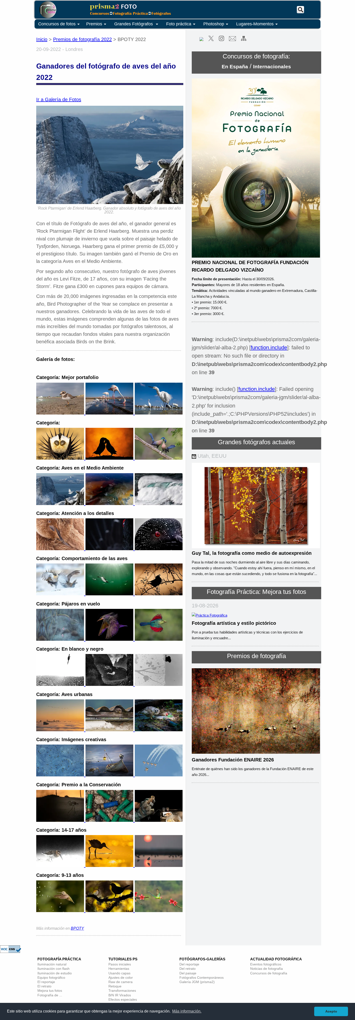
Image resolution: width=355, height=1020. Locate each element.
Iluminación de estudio (54, 973)
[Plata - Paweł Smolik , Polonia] (110, 684)
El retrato (44, 986)
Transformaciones (122, 990)
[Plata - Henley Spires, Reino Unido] (110, 593)
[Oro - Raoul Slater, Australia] (60, 639)
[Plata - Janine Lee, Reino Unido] (110, 774)
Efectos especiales (122, 999)
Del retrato (187, 969)
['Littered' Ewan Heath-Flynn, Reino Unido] (110, 820)
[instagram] (221, 40)
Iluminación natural (51, 964)
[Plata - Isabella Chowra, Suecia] (110, 548)
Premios (94, 23)
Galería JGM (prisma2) (197, 982)
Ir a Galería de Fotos (58, 99)
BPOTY (77, 928)
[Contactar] (232, 40)
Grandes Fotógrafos (134, 23)
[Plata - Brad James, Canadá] (110, 458)
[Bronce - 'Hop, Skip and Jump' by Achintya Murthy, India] (159, 910)
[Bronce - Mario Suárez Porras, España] (159, 503)
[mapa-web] (243, 40)
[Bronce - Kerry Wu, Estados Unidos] (159, 729)
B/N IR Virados (119, 995)
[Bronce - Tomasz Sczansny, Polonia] (159, 684)
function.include (269, 348)
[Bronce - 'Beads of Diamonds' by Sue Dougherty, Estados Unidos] (159, 548)
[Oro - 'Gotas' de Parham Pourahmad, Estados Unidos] (60, 910)
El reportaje (46, 982)
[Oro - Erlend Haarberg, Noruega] (60, 503)
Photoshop (213, 23)
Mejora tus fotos (49, 990)
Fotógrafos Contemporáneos (201, 977)
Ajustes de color (120, 977)
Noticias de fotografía (266, 969)
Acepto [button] (331, 1011)
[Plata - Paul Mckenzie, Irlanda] (110, 503)
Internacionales (272, 66)
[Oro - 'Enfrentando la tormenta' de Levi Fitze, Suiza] (60, 865)
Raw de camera (120, 982)
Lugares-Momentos (255, 23)
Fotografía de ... (49, 995)
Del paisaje (187, 973)
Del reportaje (189, 964)
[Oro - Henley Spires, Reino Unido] (60, 684)
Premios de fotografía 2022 (82, 39)
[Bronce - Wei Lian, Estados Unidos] (159, 774)
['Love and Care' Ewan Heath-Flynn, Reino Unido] (159, 820)
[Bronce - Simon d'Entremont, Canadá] (159, 593)
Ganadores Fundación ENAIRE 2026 (233, 759)
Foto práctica (178, 23)
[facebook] (201, 40)
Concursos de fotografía (268, 973)
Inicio (41, 39)
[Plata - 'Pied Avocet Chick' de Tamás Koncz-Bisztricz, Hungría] (110, 865)
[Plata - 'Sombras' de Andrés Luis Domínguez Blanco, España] (110, 910)
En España (235, 66)
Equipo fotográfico (51, 977)
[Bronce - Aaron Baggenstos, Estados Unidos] (159, 639)
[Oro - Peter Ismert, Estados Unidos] (60, 593)
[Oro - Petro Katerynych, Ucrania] (60, 774)
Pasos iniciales (119, 964)
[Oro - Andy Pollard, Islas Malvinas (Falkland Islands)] (60, 548)
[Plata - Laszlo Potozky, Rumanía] (110, 729)
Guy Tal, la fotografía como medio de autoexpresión (252, 553)
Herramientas (118, 969)
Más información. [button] (186, 1011)
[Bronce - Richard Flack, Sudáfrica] (159, 458)
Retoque (114, 986)
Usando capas (119, 973)
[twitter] (211, 40)
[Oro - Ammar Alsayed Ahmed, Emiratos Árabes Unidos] (60, 729)
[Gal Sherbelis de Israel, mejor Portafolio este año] (60, 412)
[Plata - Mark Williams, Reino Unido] (110, 639)
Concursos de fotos (57, 23)
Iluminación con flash (53, 969)
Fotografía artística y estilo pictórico (234, 623)
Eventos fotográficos (265, 964)
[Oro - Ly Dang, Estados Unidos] (60, 458)
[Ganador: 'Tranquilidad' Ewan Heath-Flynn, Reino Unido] (60, 820)
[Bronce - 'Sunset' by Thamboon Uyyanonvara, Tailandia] (159, 865)
